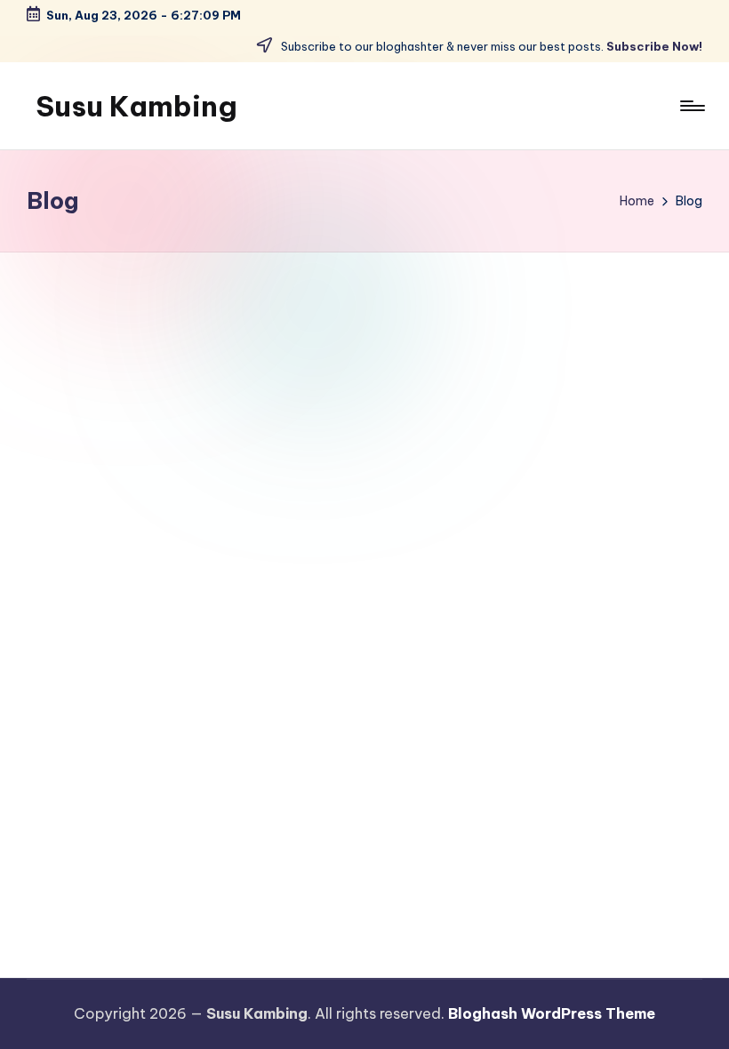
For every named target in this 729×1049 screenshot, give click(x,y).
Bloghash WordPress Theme (551, 1013)
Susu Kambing (136, 106)
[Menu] (691, 106)
